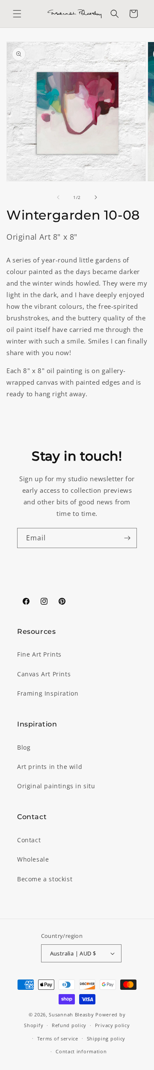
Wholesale (33, 859)
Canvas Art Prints (44, 674)
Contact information (81, 1051)
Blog (23, 747)
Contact (29, 840)
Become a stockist (44, 879)
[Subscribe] (127, 538)
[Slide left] (58, 197)
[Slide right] (95, 197)
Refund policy (69, 1025)
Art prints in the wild (49, 767)
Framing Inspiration (47, 693)
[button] (17, 13)
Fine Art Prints (39, 654)
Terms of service (57, 1038)
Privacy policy (112, 1025)
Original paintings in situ (56, 786)
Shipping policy (106, 1038)
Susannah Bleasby (71, 1014)
